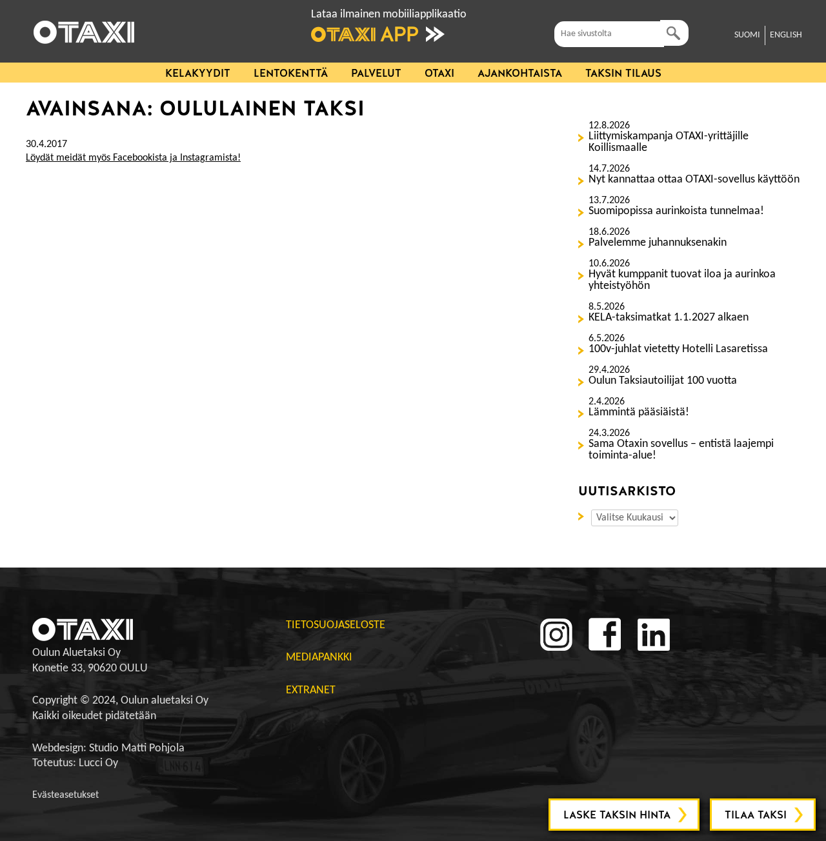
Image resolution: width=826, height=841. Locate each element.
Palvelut (376, 73)
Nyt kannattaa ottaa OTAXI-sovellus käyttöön (694, 180)
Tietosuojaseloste (335, 625)
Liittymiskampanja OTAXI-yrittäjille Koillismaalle (669, 142)
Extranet (311, 690)
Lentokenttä (291, 73)
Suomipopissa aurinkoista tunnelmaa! (676, 211)
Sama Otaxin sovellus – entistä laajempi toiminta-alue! (681, 450)
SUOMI (747, 35)
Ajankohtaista (520, 73)
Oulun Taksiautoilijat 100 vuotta (663, 381)
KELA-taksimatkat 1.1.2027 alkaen (669, 318)
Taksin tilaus (623, 73)
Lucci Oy (98, 763)
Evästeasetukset (65, 795)
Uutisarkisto (583, 515)
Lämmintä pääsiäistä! (639, 413)
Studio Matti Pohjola (137, 748)
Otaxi (439, 73)
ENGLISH (786, 35)
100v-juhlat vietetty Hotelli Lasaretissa (678, 349)
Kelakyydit (197, 73)
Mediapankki (319, 657)
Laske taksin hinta (616, 815)
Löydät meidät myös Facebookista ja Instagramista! (133, 158)
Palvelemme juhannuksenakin (658, 243)
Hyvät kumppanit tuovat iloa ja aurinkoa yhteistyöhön (682, 280)
